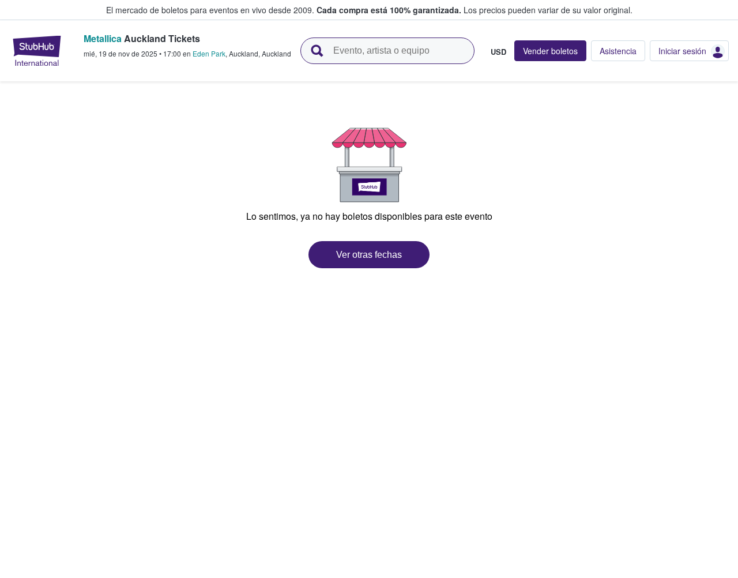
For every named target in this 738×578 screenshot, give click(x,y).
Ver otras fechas (369, 255)
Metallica (103, 38)
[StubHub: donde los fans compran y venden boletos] (37, 50)
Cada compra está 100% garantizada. (389, 10)
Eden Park (209, 53)
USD (498, 51)
